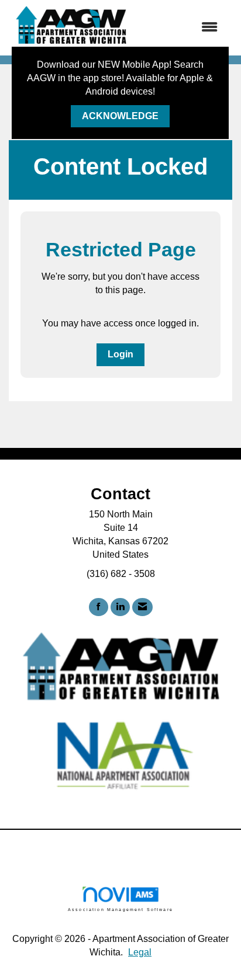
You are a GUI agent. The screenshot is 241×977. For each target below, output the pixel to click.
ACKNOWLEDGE (120, 116)
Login (120, 354)
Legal (140, 952)
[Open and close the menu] (181, 27)
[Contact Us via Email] (142, 607)
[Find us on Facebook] (98, 607)
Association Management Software (120, 909)
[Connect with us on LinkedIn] (120, 607)
